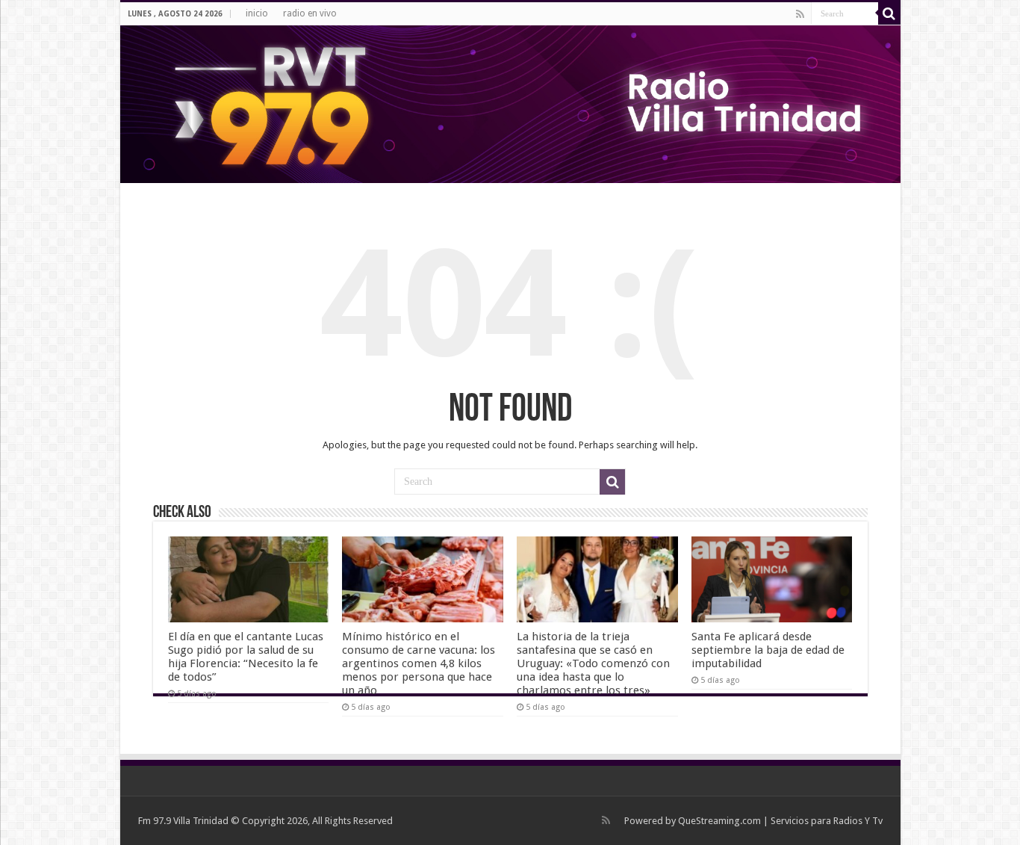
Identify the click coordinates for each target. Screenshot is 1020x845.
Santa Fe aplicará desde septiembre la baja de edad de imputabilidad (768, 650)
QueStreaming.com (719, 820)
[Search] (889, 13)
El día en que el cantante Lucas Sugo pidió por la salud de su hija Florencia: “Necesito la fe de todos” (245, 657)
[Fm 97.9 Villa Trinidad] (510, 104)
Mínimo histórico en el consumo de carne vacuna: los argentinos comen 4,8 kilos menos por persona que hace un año (418, 663)
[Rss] (800, 14)
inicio (257, 13)
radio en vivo (310, 13)
